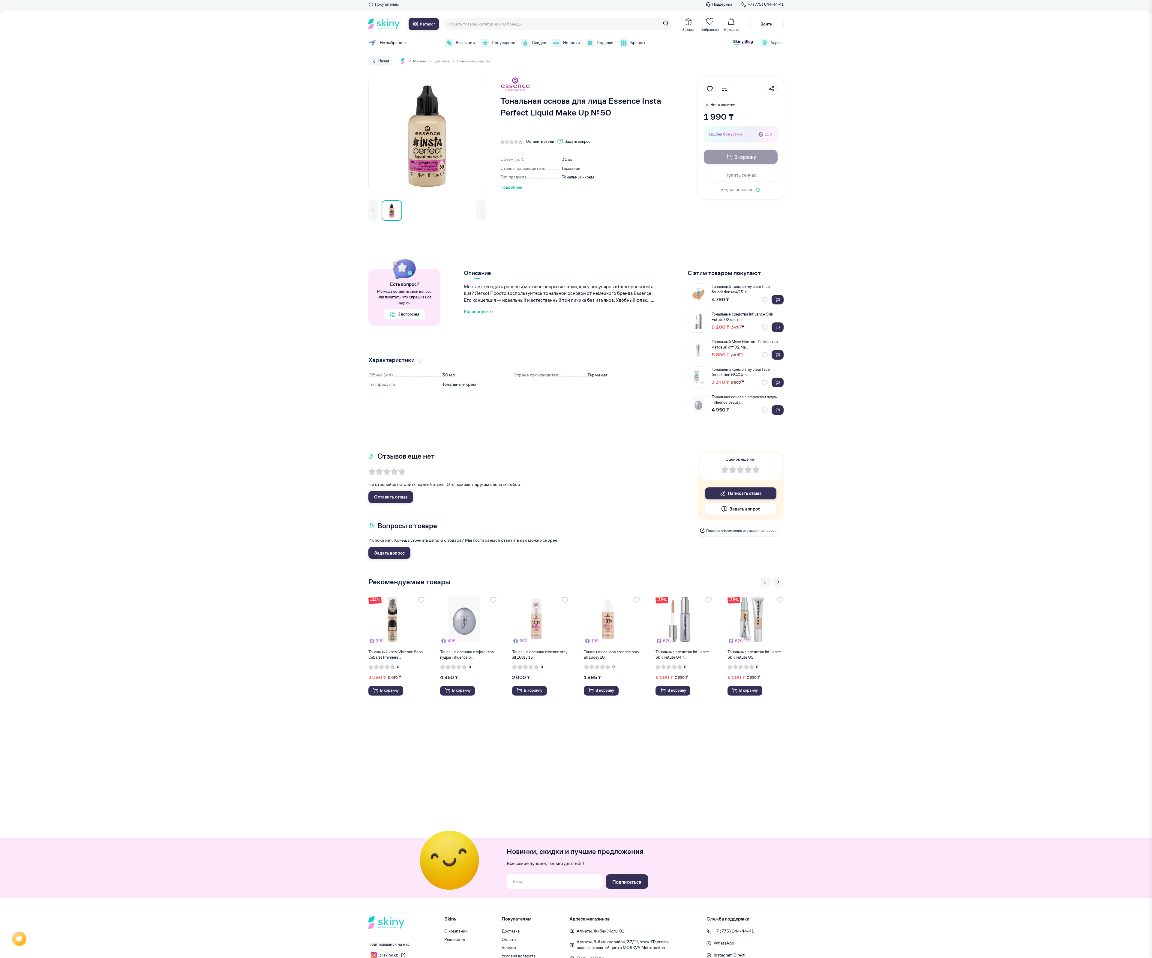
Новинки (571, 42)
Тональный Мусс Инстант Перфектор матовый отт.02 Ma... (745, 344)
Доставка (511, 931)
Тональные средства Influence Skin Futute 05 (754, 654)
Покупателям (387, 4)
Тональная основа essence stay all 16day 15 (539, 654)
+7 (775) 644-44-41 (766, 4)
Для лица (441, 61)
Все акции (465, 42)
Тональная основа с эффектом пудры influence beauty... (745, 399)
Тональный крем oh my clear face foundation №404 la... (741, 372)
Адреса (777, 42)
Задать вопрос (389, 553)
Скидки (539, 42)
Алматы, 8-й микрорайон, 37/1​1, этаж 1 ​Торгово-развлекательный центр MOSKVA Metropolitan (623, 945)
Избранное (709, 29)
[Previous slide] (765, 582)
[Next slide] (778, 582)
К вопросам (408, 314)
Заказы (688, 29)
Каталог (427, 24)
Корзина (731, 29)
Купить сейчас (740, 175)
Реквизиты (454, 939)
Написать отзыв (745, 493)
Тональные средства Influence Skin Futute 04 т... (682, 654)
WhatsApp (724, 943)
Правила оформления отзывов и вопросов (741, 530)
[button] (373, 210)
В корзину (745, 157)
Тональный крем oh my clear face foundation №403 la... (741, 289)
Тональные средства (473, 61)
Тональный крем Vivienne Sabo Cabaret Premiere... (395, 654)
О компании (456, 931)
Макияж (420, 61)
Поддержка (722, 4)
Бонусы (509, 947)
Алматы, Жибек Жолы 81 (600, 931)
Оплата (509, 939)
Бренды (637, 42)
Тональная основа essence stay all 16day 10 (611, 654)
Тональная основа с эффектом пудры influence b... (467, 654)
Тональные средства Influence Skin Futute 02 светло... (742, 317)
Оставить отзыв (391, 497)
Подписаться (626, 882)
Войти (766, 24)
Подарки (605, 42)
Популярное (503, 42)
